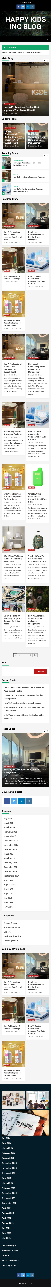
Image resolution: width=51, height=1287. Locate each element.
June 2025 (8, 854)
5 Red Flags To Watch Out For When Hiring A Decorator (13, 559)
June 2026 (8, 823)
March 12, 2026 (10, 564)
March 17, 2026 (10, 328)
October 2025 (10, 849)
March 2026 (9, 827)
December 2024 (11, 867)
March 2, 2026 (34, 564)
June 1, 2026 (34, 287)
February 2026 (10, 832)
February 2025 (10, 862)
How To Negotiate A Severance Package (29, 177)
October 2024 (10, 871)
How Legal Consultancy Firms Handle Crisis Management (23, 697)
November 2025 (11, 845)
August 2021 (10, 893)
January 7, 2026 (35, 627)
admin (17, 113)
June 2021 (8, 902)
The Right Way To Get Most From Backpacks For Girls (37, 559)
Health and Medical (12, 936)
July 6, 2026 (9, 113)
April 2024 (8, 880)
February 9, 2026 (10, 627)
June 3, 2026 (9, 282)
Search (5, 662)
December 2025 (11, 840)
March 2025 (9, 858)
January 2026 (10, 836)
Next (35, 655)
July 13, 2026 (10, 146)
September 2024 (11, 876)
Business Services (12, 927)
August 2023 (10, 884)
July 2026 (8, 818)
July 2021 (8, 898)
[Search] (46, 38)
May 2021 (8, 906)
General (15, 174)
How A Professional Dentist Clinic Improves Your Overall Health (12, 137)
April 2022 (8, 889)
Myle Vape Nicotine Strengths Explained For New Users (12, 322)
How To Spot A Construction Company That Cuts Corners (24, 709)
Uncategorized (9, 104)
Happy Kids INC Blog (25, 23)
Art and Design (10, 923)
